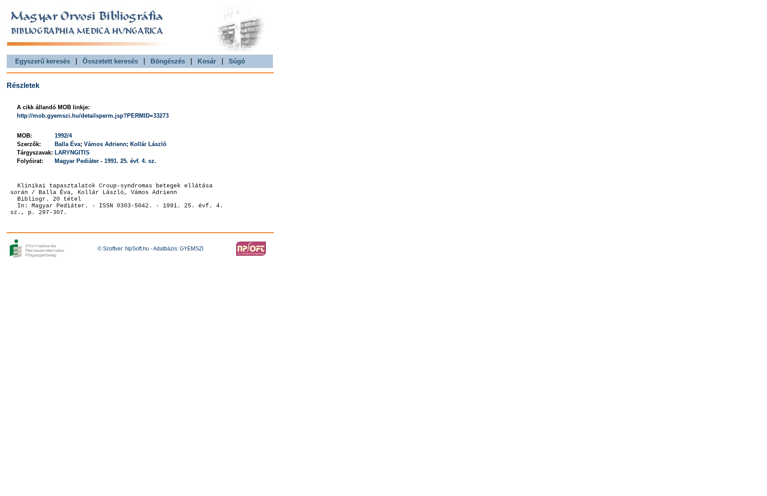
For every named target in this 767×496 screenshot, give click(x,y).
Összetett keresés (110, 61)
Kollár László (148, 144)
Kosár (207, 61)
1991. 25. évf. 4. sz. (130, 161)
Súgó (237, 61)
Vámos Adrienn (105, 144)
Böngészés (167, 61)
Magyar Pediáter (77, 161)
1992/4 (63, 135)
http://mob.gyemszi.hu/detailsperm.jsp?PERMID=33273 (93, 115)
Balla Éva (67, 144)
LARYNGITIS (72, 152)
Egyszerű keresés (42, 61)
